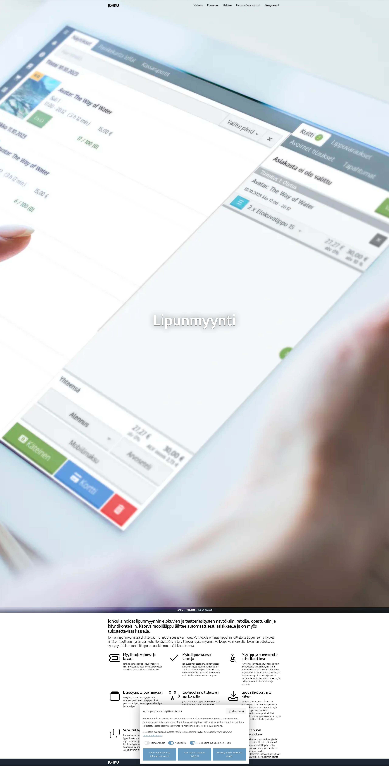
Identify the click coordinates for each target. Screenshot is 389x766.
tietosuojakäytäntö (152, 735)
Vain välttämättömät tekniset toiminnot (159, 754)
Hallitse (227, 5)
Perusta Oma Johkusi (248, 5)
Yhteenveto (238, 711)
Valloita (198, 5)
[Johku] (113, 5)
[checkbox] (154, 743)
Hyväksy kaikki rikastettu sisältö (229, 754)
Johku (180, 610)
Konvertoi (212, 5)
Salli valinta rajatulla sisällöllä (194, 754)
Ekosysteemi (272, 5)
